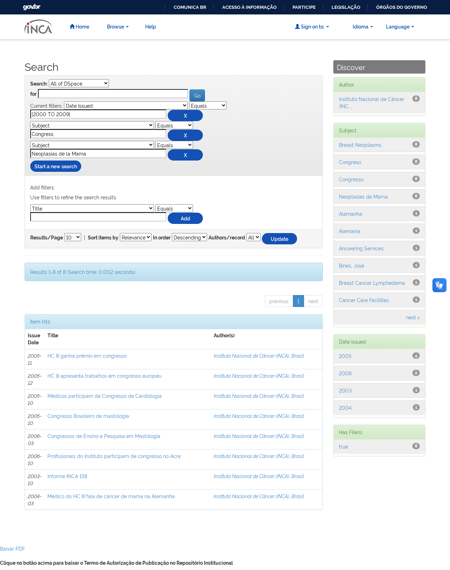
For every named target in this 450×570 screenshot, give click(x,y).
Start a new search (55, 166)
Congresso (351, 179)
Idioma (360, 26)
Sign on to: (312, 26)
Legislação (346, 7)
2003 (345, 390)
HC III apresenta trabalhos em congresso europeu (104, 375)
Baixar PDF (12, 548)
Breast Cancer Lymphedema (372, 282)
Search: (38, 84)
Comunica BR (190, 7)
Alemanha (350, 213)
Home (82, 26)
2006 (345, 373)
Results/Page (46, 237)
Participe (304, 7)
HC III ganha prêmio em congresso (87, 355)
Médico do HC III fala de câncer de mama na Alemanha (111, 496)
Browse (115, 26)
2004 (345, 407)
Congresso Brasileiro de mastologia (88, 415)
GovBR (31, 5)
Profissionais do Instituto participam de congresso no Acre (114, 455)
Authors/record (226, 237)
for (33, 94)
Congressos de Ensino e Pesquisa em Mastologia (103, 435)
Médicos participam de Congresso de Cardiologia (104, 395)
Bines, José (351, 265)
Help (150, 26)
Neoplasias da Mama (363, 196)
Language (398, 26)
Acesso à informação (249, 7)
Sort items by (103, 237)
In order (162, 237)
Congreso (350, 161)
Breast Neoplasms (360, 144)
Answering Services (361, 248)
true (343, 446)
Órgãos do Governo (401, 7)
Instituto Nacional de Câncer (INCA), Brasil (259, 355)
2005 (345, 355)
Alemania (349, 230)
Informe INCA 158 (67, 475)
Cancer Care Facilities (364, 299)
